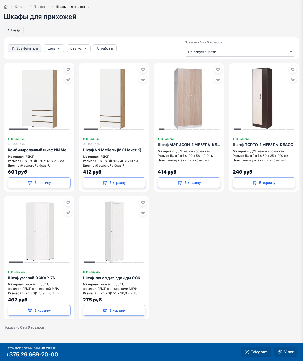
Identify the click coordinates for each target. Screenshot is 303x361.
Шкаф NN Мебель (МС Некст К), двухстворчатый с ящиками (114, 150)
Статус (76, 48)
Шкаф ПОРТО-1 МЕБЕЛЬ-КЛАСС (263, 144)
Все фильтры (27, 48)
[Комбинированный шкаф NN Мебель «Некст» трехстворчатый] (39, 98)
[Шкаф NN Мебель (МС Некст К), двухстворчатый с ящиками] (114, 98)
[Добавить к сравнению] (68, 79)
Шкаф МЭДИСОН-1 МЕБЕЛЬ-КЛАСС (189, 144)
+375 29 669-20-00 (32, 354)
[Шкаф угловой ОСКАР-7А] (39, 231)
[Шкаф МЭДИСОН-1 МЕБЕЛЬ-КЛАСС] (189, 98)
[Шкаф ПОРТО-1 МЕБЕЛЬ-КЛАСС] (264, 98)
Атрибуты (105, 48)
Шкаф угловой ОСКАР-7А (31, 277)
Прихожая (41, 7)
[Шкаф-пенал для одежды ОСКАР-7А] (114, 231)
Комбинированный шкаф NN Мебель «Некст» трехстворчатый (39, 150)
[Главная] (6, 7)
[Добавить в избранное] (68, 69)
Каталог (21, 7)
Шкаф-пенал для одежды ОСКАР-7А (114, 277)
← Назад (13, 30)
